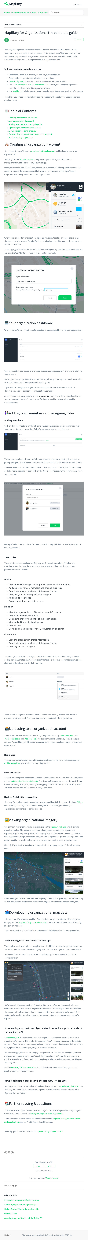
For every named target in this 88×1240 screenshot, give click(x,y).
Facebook (5, 1152)
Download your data (17, 81)
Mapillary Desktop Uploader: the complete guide (21, 1209)
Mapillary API (21, 84)
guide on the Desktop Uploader (24, 781)
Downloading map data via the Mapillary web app (21, 1200)
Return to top (9, 1185)
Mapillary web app (27, 159)
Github (79, 802)
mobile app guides (12, 763)
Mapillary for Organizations (20, 13)
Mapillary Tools (30, 738)
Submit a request (52, 1178)
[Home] (13, 5)
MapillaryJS (17, 91)
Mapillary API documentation (23, 1067)
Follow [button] (79, 39)
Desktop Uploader (12, 738)
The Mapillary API (11, 1037)
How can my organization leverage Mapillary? (20, 1204)
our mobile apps (67, 735)
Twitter (9, 1152)
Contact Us (77, 4)
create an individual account (43, 151)
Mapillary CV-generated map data (33, 922)
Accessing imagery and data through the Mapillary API (23, 1218)
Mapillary (7, 13)
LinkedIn (12, 1152)
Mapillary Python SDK (39, 84)
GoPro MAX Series (10, 1213)
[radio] (38, 1166)
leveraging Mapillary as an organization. (47, 1113)
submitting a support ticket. (51, 1131)
